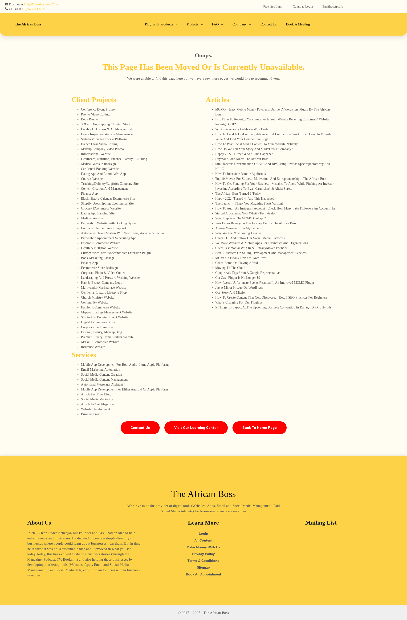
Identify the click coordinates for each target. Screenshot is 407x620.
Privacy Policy (203, 554)
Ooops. (203, 55)
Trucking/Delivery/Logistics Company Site (109, 183)
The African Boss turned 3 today (238, 193)
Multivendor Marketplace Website (103, 287)
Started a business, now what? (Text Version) (246, 213)
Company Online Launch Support (103, 228)
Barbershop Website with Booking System (109, 223)
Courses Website (92, 179)
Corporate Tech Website (97, 327)
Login (203, 533)
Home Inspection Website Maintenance (107, 134)
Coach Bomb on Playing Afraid (236, 263)
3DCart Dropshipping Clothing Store (105, 124)
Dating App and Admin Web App (103, 174)
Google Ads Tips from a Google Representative (247, 273)
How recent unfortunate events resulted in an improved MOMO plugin (264, 282)
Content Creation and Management (104, 188)
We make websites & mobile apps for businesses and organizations (261, 243)
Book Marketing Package (97, 258)
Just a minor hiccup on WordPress (239, 287)
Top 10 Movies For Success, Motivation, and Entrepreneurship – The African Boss (270, 179)
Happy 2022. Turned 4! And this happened (244, 198)
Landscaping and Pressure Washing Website (110, 277)
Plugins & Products (159, 24)
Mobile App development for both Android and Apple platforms (125, 364)
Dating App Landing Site (97, 213)
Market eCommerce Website (100, 342)
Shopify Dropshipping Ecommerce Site (107, 203)
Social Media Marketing (97, 399)
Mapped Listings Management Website (106, 312)
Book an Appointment (203, 574)
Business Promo (91, 414)
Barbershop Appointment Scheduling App (108, 238)
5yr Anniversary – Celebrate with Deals (241, 129)
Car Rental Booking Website (100, 169)
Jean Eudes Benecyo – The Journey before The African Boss (255, 223)
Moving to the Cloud (230, 268)
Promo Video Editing (95, 114)
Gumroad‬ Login (303, 6)
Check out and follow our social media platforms (250, 238)
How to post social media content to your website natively (256, 144)
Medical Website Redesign (98, 164)
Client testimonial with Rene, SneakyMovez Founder (251, 248)
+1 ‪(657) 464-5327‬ (34, 9)
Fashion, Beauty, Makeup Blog (101, 332)
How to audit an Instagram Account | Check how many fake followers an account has (275, 208)
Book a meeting (298, 24)
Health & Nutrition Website (99, 248)
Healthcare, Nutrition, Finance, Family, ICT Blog (114, 159)
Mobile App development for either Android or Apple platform (124, 389)
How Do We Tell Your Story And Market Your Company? (254, 149)
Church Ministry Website (97, 297)
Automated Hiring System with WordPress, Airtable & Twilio (122, 233)
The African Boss (28, 24)
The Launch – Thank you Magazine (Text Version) (249, 203)
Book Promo (89, 119)
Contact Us (268, 24)
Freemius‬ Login (273, 6)
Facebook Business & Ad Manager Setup (108, 129)
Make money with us (203, 547)
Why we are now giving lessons (238, 233)
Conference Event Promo (98, 109)
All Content (203, 540)
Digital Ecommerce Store (98, 322)
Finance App (89, 193)
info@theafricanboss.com (41, 4)
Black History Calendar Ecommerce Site (108, 198)
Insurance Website (93, 347)
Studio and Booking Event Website (104, 317)
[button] (140, 427)
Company (239, 24)
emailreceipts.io (332, 6)
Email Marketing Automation (100, 369)
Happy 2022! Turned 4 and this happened (244, 154)
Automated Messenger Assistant (102, 384)
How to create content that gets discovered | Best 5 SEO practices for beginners (271, 297)
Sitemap (203, 567)
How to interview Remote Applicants (240, 174)
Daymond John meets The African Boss (241, 159)
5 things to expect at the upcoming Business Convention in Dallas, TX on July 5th (273, 307)
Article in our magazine (97, 404)
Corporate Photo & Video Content (103, 273)
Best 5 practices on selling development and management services (260, 253)
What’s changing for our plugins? (238, 302)
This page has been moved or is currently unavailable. (203, 67)
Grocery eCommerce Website (101, 208)
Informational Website (96, 154)
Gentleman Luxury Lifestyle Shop (104, 292)
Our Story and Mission (230, 292)
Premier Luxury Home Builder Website (107, 337)
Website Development (95, 409)
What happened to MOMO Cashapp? (240, 218)
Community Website (94, 302)
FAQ (215, 24)
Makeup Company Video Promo (102, 149)
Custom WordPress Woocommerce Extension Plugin (116, 253)
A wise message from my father (237, 228)
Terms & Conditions (203, 561)
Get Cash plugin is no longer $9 (237, 277)
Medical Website (92, 218)
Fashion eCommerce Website (100, 243)
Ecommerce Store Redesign (99, 268)
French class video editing (99, 144)
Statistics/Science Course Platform (104, 139)
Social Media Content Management (104, 379)
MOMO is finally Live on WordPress (240, 258)
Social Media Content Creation (101, 374)
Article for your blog (95, 394)
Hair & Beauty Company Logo (101, 282)
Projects (192, 24)
